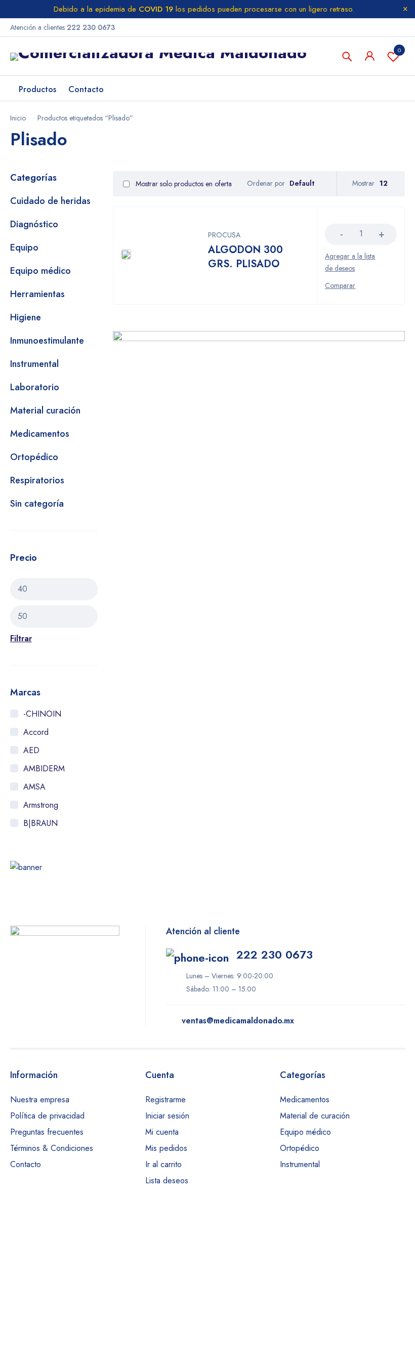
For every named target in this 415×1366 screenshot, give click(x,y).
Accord (36, 732)
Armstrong (40, 805)
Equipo (24, 247)
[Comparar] (340, 285)
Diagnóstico (34, 224)
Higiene (25, 317)
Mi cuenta (162, 1132)
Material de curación (315, 1116)
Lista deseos (166, 1180)
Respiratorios (37, 480)
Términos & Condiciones (51, 1148)
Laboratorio (34, 387)
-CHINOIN (42, 714)
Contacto (25, 1164)
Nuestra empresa (39, 1099)
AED (31, 750)
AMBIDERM (44, 768)
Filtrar (21, 638)
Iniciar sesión (167, 1116)
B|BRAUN (40, 823)
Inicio (18, 118)
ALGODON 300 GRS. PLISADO (245, 256)
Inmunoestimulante (47, 340)
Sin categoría (37, 503)
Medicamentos (39, 433)
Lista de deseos (399, 50)
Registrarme (165, 1099)
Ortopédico (34, 457)
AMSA (34, 787)
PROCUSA (224, 235)
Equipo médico (40, 270)
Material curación (45, 410)
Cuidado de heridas (50, 201)
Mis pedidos (166, 1148)
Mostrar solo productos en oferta (183, 183)
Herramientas (37, 294)
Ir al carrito (163, 1164)
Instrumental (34, 363)
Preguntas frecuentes (47, 1132)
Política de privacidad (47, 1116)
